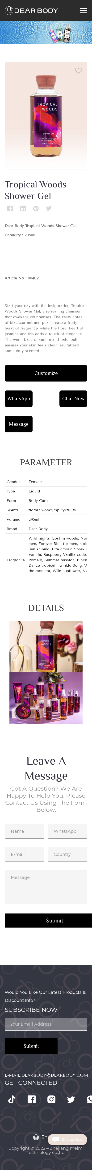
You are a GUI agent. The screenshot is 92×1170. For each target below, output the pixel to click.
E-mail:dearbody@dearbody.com (46, 1075)
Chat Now (73, 399)
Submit (31, 1046)
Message (19, 424)
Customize (46, 373)
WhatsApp (18, 399)
